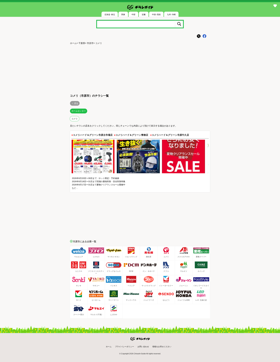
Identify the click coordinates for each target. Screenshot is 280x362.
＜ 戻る (74, 103)
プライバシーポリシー (124, 347)
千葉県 (81, 43)
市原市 (90, 43)
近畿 (144, 14)
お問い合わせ (143, 347)
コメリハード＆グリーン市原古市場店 (93, 135)
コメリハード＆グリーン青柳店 (132, 135)
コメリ (74, 119)
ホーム (73, 43)
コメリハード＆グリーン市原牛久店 (170, 135)
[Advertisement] (140, 68)
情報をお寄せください (161, 347)
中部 (133, 14)
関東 (123, 14)
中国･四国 (156, 14)
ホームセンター (78, 111)
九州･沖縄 (171, 14)
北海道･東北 (109, 14)
